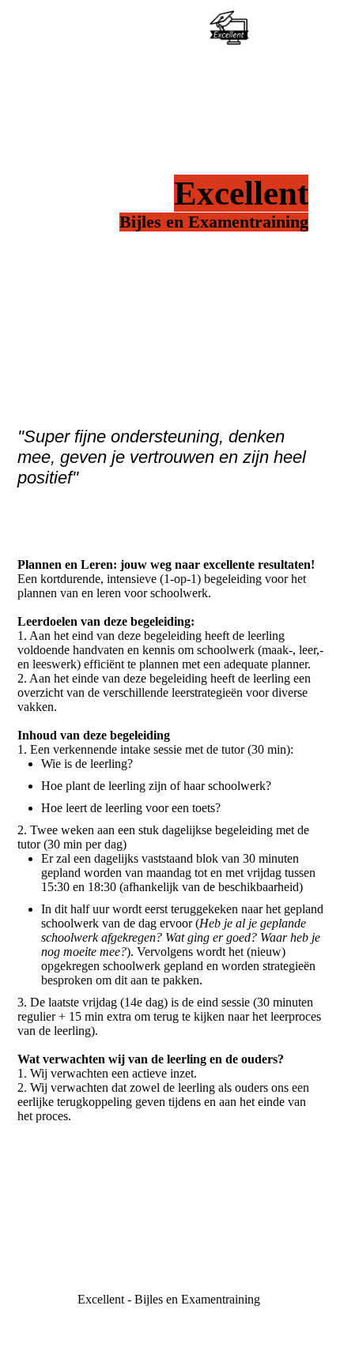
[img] (229, 27)
